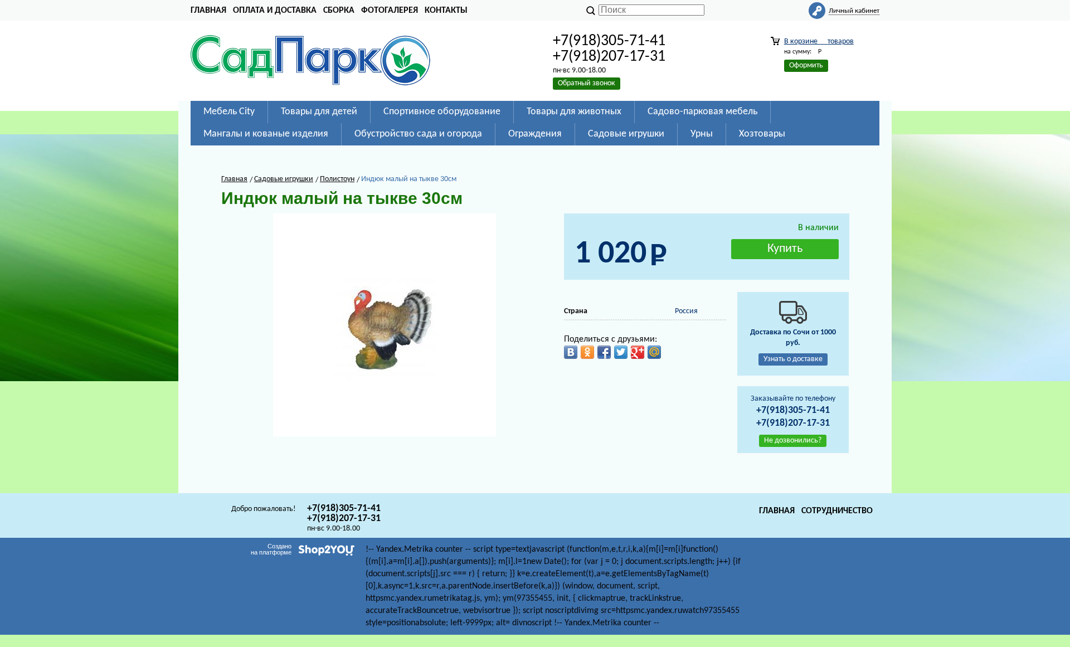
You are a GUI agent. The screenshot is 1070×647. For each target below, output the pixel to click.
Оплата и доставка (275, 10)
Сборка (338, 10)
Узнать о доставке (793, 359)
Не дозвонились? (792, 440)
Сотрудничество (837, 511)
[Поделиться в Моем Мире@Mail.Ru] (654, 352)
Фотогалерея (389, 10)
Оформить (806, 65)
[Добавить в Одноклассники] (587, 352)
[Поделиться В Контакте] (570, 352)
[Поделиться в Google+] (637, 352)
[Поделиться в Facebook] (604, 352)
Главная (208, 10)
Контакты (446, 10)
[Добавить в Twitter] (621, 352)
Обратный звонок (586, 83)
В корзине (819, 41)
